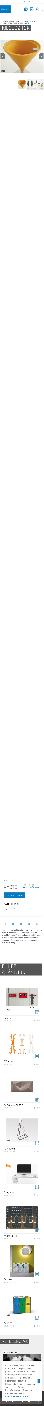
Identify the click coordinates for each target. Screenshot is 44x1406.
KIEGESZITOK (29, 21)
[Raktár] (31, 9)
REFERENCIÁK (37, 923)
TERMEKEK (11, 21)
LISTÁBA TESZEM (14, 895)
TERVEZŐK (21, 923)
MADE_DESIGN (18, 23)
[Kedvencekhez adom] (37, 1013)
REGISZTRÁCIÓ (37, 2)
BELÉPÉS (27, 2)
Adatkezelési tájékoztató (16, 1396)
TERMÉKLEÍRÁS (6, 923)
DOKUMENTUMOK (13, 923)
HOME (5, 21)
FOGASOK (20, 21)
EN (7, 2)
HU (4, 2)
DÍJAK (29, 923)
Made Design (9, 1021)
